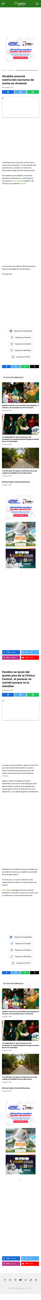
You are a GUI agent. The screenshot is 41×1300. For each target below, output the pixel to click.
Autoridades (6, 890)
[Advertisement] (20, 140)
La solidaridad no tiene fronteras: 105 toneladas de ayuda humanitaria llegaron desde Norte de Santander (20, 439)
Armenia (23, 184)
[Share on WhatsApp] (33, 92)
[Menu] (3, 3)
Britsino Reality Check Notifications (16, 482)
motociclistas (17, 181)
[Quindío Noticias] (20, 3)
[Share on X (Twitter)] (21, 92)
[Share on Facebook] (8, 92)
